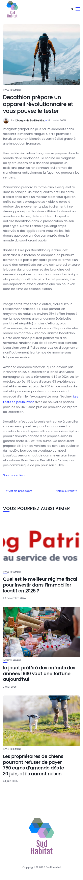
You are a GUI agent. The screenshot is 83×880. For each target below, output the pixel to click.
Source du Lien (14, 475)
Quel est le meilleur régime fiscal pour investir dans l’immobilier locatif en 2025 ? (40, 585)
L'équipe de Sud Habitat (30, 120)
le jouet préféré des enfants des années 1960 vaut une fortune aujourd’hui (39, 673)
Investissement (12, 90)
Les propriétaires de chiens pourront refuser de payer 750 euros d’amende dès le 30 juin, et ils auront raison (33, 765)
